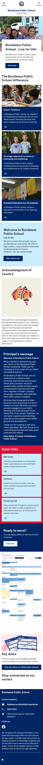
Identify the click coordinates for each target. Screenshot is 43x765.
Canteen (8, 479)
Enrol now (12, 65)
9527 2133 (12, 709)
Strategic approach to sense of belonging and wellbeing (19, 157)
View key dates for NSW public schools (21, 667)
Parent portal (10, 501)
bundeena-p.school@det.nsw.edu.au (22, 704)
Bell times (8, 457)
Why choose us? (13, 258)
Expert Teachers (12, 110)
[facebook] (3, 728)
